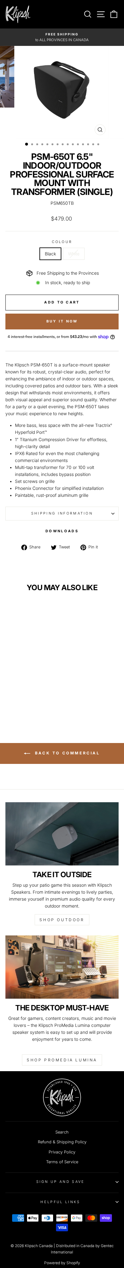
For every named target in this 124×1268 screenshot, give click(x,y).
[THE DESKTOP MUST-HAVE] (62, 967)
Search (62, 1132)
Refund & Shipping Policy (62, 1142)
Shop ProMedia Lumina (62, 1060)
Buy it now (62, 321)
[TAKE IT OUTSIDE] (62, 833)
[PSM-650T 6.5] (23, 705)
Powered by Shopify (62, 1262)
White (73, 253)
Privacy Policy (62, 1152)
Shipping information (62, 513)
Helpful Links (60, 1202)
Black (50, 253)
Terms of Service (62, 1161)
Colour (62, 242)
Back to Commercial (66, 753)
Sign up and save (60, 1181)
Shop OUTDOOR (61, 919)
